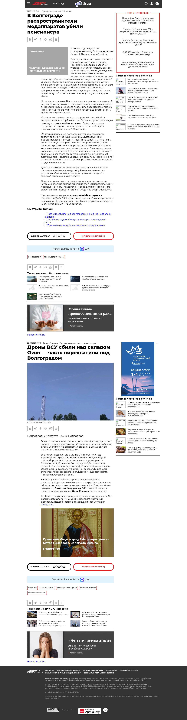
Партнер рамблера (68, 710)
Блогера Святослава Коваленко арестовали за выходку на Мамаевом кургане (138, 42)
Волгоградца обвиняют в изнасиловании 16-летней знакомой (50, 279)
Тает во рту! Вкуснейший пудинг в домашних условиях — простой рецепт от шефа (142, 449)
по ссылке (47, 504)
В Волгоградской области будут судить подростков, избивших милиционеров (96, 287)
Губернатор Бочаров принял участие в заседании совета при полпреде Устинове (96, 614)
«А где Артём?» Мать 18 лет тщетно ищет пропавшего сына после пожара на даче (142, 99)
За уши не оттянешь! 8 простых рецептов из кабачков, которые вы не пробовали (144, 431)
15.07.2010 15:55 (33, 11)
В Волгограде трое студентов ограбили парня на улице (95, 278)
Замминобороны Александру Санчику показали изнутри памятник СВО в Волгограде (95, 623)
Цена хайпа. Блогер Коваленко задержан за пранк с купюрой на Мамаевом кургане (137, 20)
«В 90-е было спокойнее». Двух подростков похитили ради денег (142, 116)
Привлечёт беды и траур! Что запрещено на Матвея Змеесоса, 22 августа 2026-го (138, 31)
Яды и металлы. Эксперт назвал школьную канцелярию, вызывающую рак (141, 413)
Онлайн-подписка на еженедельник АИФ (63, 673)
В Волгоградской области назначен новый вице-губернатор (53, 613)
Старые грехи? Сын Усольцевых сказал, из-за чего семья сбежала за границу (143, 108)
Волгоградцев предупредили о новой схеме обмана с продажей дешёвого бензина (138, 64)
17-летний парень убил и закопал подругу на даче (75, 225)
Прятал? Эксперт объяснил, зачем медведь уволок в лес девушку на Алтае (142, 440)
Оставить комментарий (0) (93, 236)
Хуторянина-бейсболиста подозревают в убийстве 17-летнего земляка (51, 296)
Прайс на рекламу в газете (68, 670)
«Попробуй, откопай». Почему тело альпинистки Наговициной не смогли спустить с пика (143, 90)
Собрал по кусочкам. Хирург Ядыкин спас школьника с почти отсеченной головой (143, 126)
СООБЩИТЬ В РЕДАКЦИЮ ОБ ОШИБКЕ (99, 673)
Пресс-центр (111, 670)
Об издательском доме (93, 670)
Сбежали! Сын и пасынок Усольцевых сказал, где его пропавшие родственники (144, 404)
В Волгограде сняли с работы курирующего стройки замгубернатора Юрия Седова (52, 623)
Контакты (49, 670)
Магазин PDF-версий (129, 670)
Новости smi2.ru (36, 334)
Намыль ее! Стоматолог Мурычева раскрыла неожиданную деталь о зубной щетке (142, 422)
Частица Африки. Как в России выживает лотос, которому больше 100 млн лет (143, 81)
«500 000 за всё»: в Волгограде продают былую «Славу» (137, 53)
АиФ (49, 422)
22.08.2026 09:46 (34, 343)
